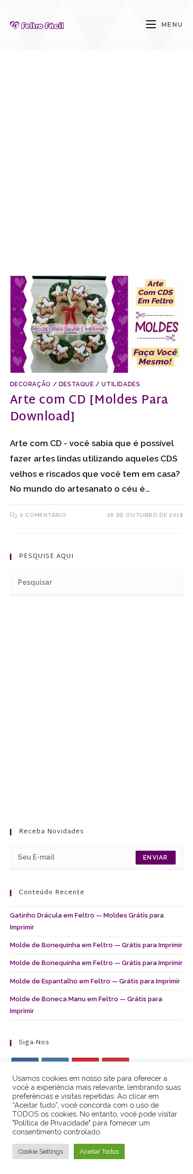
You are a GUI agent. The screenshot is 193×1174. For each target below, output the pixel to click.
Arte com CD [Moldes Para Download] (89, 409)
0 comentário (43, 515)
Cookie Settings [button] (40, 1151)
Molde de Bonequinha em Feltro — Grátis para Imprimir (96, 945)
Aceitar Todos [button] (99, 1151)
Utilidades (120, 384)
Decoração (30, 384)
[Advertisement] (96, 174)
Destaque (76, 384)
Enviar (155, 857)
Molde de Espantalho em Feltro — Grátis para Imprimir (95, 981)
